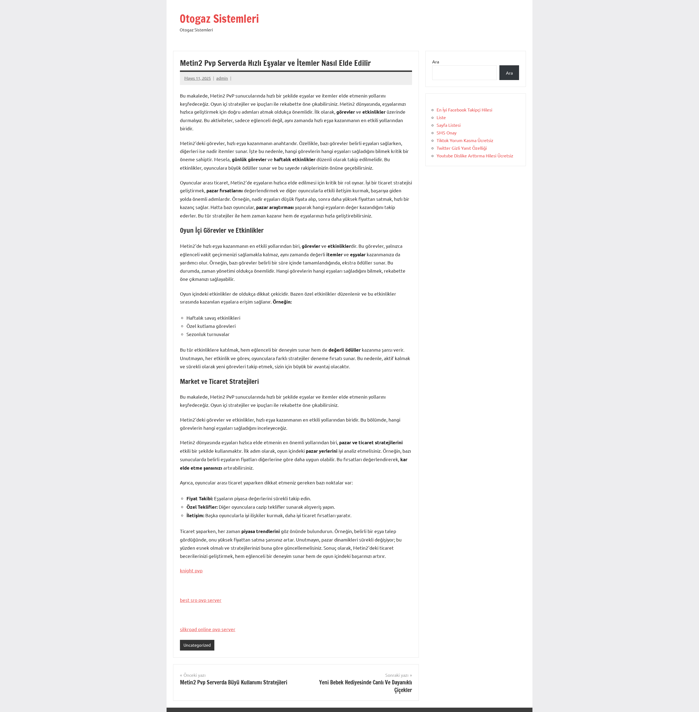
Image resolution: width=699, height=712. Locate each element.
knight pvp (191, 570)
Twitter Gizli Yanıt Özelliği (462, 148)
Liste (441, 117)
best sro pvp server (200, 600)
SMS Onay (447, 132)
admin (222, 78)
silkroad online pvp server (207, 629)
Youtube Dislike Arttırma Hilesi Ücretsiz (475, 155)
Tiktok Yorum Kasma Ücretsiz (465, 140)
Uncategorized (197, 645)
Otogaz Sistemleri (219, 18)
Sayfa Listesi (449, 125)
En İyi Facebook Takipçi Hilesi (464, 109)
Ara (435, 61)
